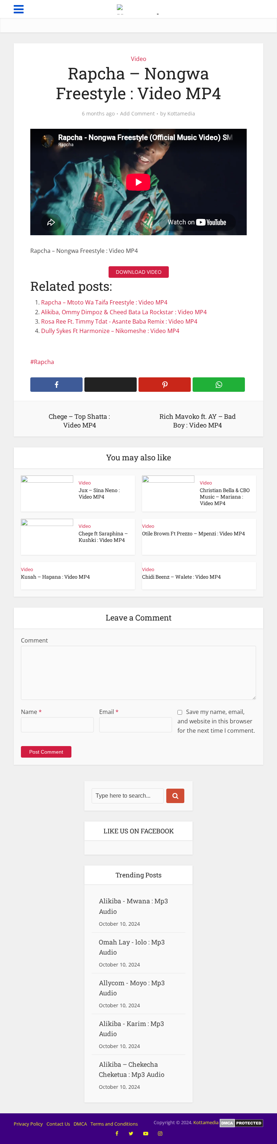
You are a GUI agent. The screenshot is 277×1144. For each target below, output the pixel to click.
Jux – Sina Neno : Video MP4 (99, 493)
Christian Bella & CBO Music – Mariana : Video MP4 (225, 497)
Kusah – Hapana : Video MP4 (55, 576)
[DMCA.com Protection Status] (241, 1122)
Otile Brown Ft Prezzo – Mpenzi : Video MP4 (193, 533)
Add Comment (137, 113)
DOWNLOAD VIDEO (139, 271)
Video (138, 59)
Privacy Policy (28, 1124)
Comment (34, 640)
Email (109, 712)
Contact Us (58, 1124)
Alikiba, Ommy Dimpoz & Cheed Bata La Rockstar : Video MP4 (124, 312)
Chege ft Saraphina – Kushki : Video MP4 (103, 536)
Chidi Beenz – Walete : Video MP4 (181, 576)
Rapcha (44, 362)
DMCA (80, 1124)
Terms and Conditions (114, 1124)
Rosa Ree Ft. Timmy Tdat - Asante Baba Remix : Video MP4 (119, 321)
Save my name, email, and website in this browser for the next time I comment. (216, 721)
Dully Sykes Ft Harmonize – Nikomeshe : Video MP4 (110, 331)
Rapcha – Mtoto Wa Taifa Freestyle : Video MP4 (104, 302)
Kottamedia (181, 113)
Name (31, 712)
